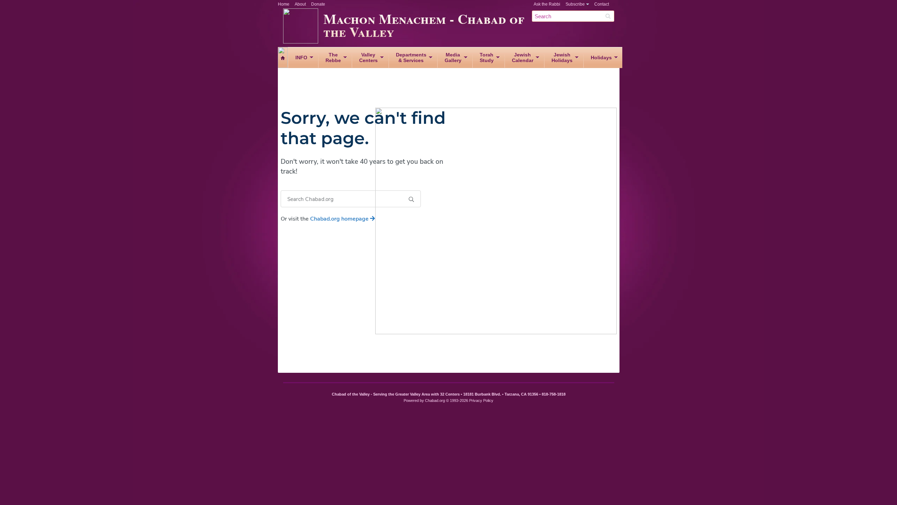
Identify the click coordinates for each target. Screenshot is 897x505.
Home (283, 4)
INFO (301, 57)
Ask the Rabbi (547, 4)
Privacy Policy (481, 400)
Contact (601, 4)
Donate (318, 4)
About (300, 4)
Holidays (601, 57)
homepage (340, 219)
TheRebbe (333, 57)
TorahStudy (487, 57)
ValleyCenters (368, 57)
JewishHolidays (562, 57)
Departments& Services (411, 57)
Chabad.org (435, 400)
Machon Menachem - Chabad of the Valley (423, 24)
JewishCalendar (522, 57)
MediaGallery (453, 57)
